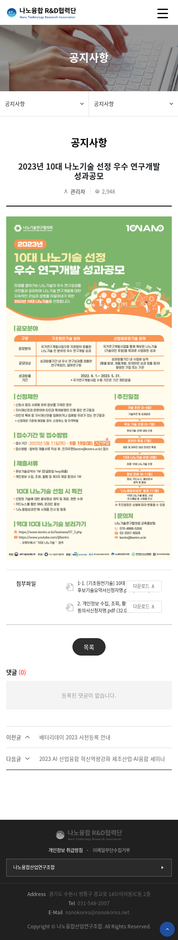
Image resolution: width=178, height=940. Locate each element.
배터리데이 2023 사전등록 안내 (58, 737)
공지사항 (15, 103)
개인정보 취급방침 (65, 850)
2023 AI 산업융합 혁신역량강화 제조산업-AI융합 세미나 (85, 759)
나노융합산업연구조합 (34, 867)
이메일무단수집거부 (111, 850)
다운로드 (142, 586)
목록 (89, 647)
